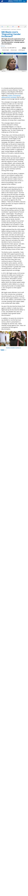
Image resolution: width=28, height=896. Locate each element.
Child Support (21, 50)
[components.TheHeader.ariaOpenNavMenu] (4, 1)
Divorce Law (14, 50)
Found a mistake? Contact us (13, 347)
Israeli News (13, 29)
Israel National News (5, 29)
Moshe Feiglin (5, 50)
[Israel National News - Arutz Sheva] (15, 1)
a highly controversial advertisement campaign (11, 96)
